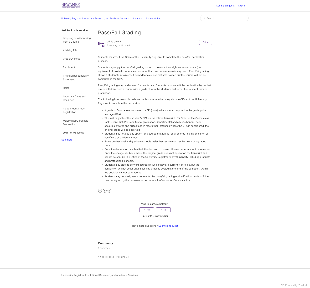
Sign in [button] (241, 5)
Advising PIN (70, 50)
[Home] (70, 7)
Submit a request (225, 5)
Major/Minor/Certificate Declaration (75, 122)
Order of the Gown (73, 132)
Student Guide (153, 18)
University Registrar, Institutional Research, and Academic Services (95, 18)
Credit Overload (71, 58)
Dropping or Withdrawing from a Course (77, 40)
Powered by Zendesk (296, 285)
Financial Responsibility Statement (76, 77)
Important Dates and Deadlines (74, 98)
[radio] (146, 209)
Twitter (105, 191)
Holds (66, 87)
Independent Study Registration (74, 110)
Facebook (100, 191)
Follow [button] (206, 42)
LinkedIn (109, 191)
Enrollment (69, 67)
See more (66, 139)
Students (137, 18)
